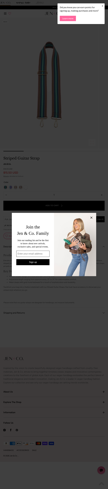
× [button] (102, 6)
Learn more (67, 18)
